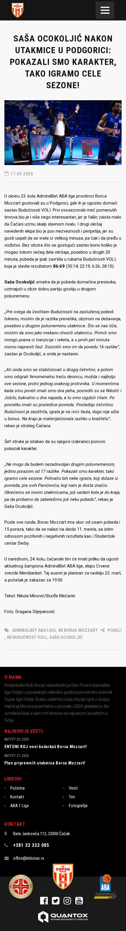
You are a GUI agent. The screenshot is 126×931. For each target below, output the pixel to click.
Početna (17, 788)
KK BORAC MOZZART (78, 630)
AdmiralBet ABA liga (34, 630)
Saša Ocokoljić (66, 637)
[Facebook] (46, 902)
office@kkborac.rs (28, 858)
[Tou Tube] (80, 902)
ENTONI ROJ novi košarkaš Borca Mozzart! (45, 746)
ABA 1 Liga (19, 805)
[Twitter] (58, 902)
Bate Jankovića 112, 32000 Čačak (41, 833)
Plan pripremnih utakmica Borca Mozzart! (44, 763)
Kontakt (17, 797)
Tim (72, 797)
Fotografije (78, 805)
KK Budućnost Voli (27, 637)
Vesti (73, 788)
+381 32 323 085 (31, 845)
